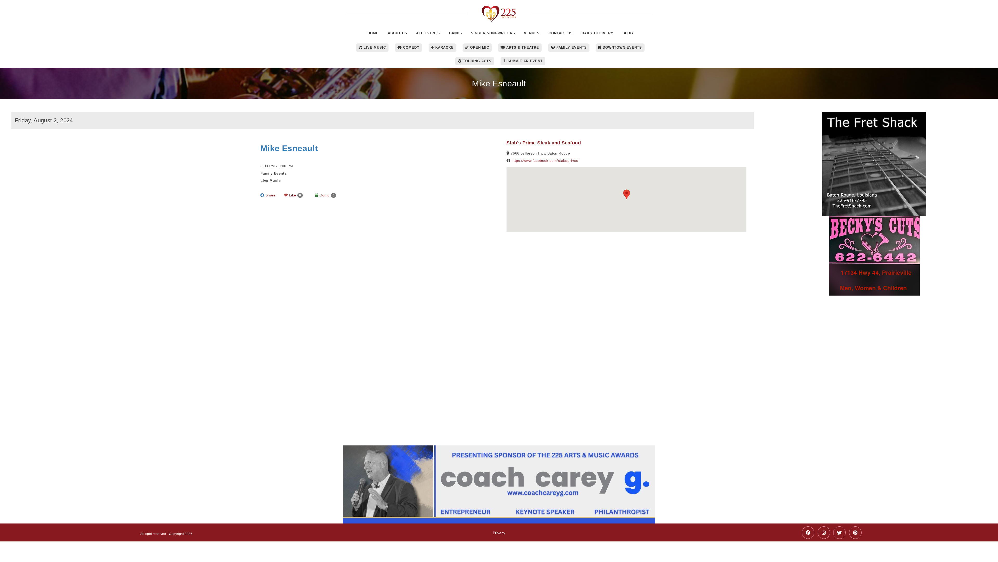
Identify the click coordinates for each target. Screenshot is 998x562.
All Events (428, 33)
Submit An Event (524, 61)
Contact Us (561, 33)
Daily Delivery (597, 33)
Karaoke (444, 47)
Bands (455, 33)
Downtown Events (621, 47)
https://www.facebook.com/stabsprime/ (544, 160)
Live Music (374, 47)
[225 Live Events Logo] (499, 11)
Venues (532, 33)
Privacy (499, 533)
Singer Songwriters (493, 33)
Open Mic (479, 47)
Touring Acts (476, 61)
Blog (627, 33)
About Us (397, 33)
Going (326, 195)
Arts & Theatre (522, 47)
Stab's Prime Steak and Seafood (544, 142)
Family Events (571, 47)
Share (269, 195)
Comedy (410, 47)
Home (373, 33)
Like (294, 195)
